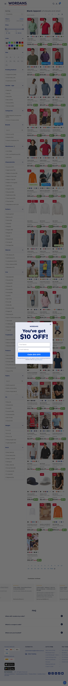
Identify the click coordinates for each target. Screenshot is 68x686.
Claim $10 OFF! (34, 355)
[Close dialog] (50, 324)
